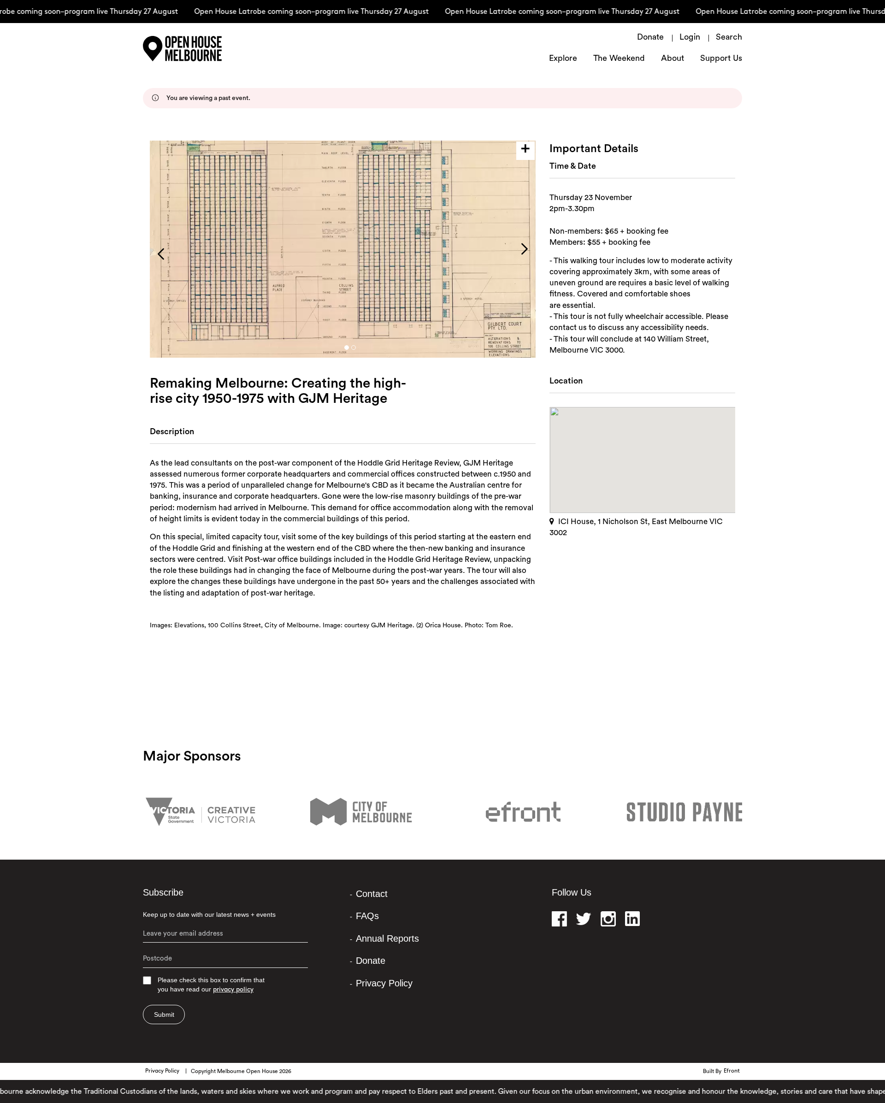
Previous (161, 254)
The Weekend (619, 59)
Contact (372, 894)
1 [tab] (346, 347)
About (672, 59)
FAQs (367, 916)
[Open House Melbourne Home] (203, 48)
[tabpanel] (343, 249)
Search (729, 38)
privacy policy (233, 989)
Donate (650, 38)
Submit (164, 1014)
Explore (563, 59)
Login (689, 38)
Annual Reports (387, 938)
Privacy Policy (384, 983)
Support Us (721, 59)
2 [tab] (353, 347)
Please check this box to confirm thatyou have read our (211, 984)
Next (524, 249)
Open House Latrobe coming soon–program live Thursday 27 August (297, 12)
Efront (732, 1071)
